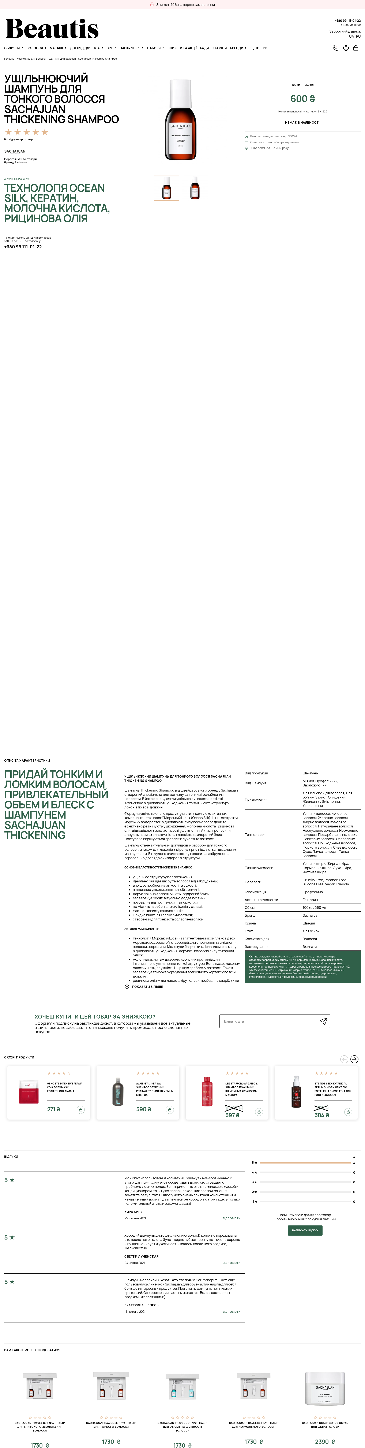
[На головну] (52, 37)
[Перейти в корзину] (355, 48)
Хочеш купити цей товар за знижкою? (95, 1016)
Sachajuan (311, 915)
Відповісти (232, 1218)
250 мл (309, 85)
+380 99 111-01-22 (348, 21)
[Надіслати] (323, 1021)
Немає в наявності (302, 122)
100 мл (296, 85)
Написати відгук (305, 1230)
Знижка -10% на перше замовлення (185, 4)
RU (358, 36)
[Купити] (80, 1110)
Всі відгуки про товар (18, 139)
